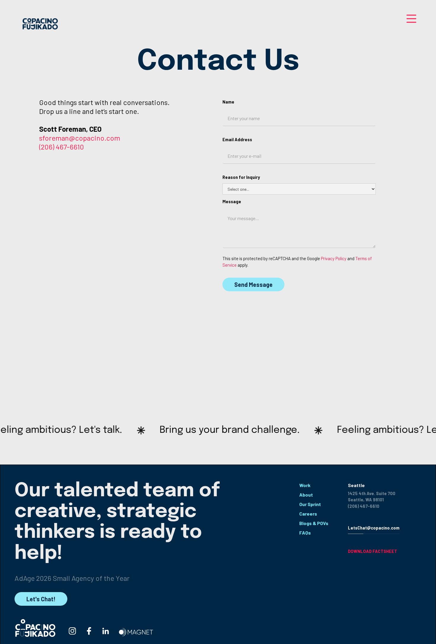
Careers (308, 513)
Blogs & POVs (313, 523)
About (306, 494)
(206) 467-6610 (61, 146)
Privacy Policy (333, 258)
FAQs (305, 532)
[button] (411, 22)
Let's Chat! (40, 598)
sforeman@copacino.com (79, 137)
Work (305, 485)
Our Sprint (310, 504)
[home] (39, 24)
